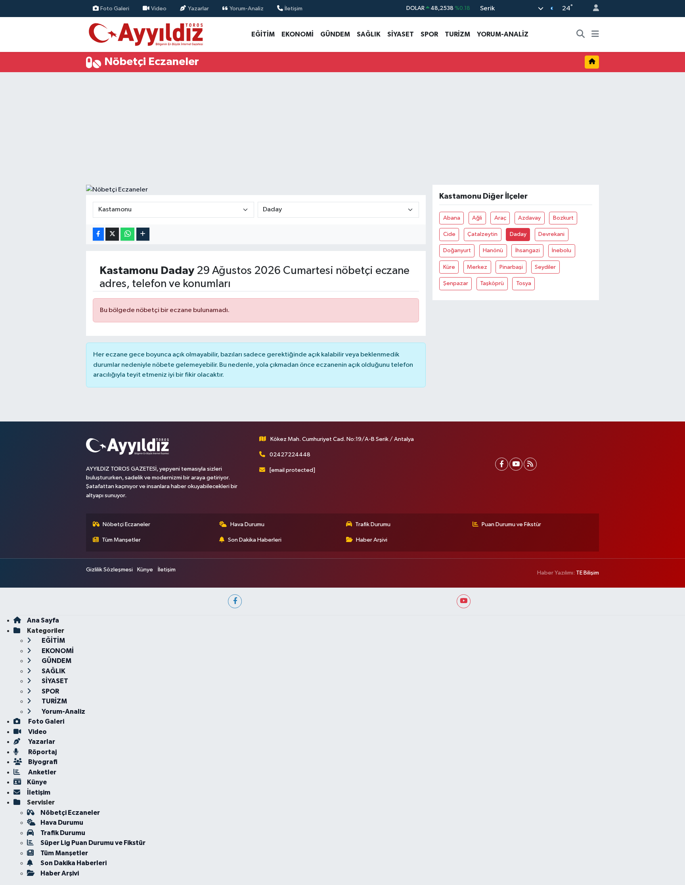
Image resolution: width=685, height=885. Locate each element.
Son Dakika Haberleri (254, 540)
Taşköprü (492, 283)
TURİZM (457, 34)
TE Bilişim (587, 573)
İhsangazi (527, 250)
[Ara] (580, 34)
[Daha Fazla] (142, 234)
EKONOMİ (297, 34)
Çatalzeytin (482, 234)
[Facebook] (501, 464)
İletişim (293, 8)
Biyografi (42, 762)
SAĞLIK (369, 34)
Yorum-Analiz (247, 8)
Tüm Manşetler (121, 540)
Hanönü (493, 250)
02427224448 (290, 455)
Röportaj (42, 752)
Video (158, 8)
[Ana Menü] (595, 34)
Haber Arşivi (371, 540)
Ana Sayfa (43, 620)
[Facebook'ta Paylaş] (98, 234)
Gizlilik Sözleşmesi (109, 570)
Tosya (523, 283)
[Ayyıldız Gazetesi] (146, 33)
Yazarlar (198, 8)
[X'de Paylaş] (112, 234)
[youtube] (464, 601)
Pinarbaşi (511, 267)
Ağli (477, 218)
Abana (451, 218)
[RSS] (530, 464)
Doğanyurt (457, 250)
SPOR (429, 34)
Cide (449, 234)
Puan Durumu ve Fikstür (511, 524)
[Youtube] (515, 464)
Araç (500, 218)
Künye (145, 570)
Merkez (477, 267)
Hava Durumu (247, 524)
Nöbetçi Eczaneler (126, 524)
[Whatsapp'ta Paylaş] (127, 234)
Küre (449, 267)
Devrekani (551, 234)
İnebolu (561, 250)
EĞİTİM (263, 34)
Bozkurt (563, 218)
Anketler (41, 772)
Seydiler (545, 267)
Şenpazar (455, 283)
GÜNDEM (335, 34)
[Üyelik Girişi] (592, 8)
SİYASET (400, 34)
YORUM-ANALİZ (502, 34)
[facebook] (235, 601)
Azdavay (529, 218)
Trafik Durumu (372, 524)
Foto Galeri (114, 8)
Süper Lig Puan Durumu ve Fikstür (92, 842)
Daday (518, 234)
